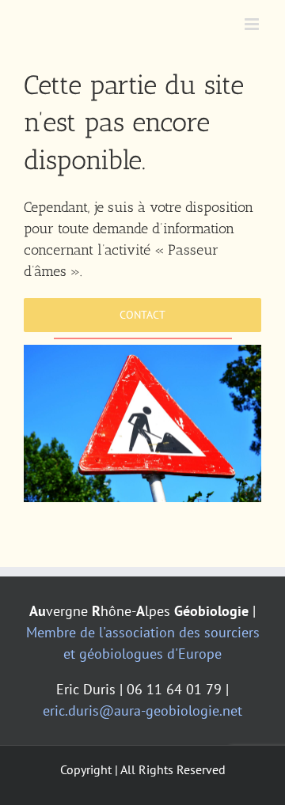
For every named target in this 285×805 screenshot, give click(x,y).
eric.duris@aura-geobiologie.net (142, 710)
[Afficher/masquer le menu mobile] (253, 24)
